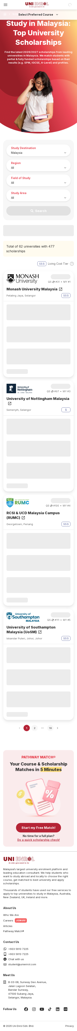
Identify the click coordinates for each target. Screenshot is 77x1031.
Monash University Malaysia (32, 289)
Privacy (69, 1025)
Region (16, 163)
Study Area (18, 193)
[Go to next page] (57, 728)
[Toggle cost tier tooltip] (72, 264)
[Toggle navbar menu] (5, 4)
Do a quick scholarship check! (38, 839)
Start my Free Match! (38, 828)
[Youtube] (41, 1009)
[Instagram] (34, 1009)
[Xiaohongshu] (65, 1009)
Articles (7, 926)
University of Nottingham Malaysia (38, 399)
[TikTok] (49, 1009)
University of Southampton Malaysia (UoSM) (31, 629)
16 (50, 728)
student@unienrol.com (22, 964)
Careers (8, 920)
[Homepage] (37, 5)
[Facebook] (26, 1009)
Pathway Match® (13, 931)
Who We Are (11, 915)
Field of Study (20, 178)
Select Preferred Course (35, 14)
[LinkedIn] (57, 1009)
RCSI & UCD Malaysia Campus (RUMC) (33, 515)
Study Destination (23, 148)
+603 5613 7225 (18, 948)
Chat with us (16, 959)
